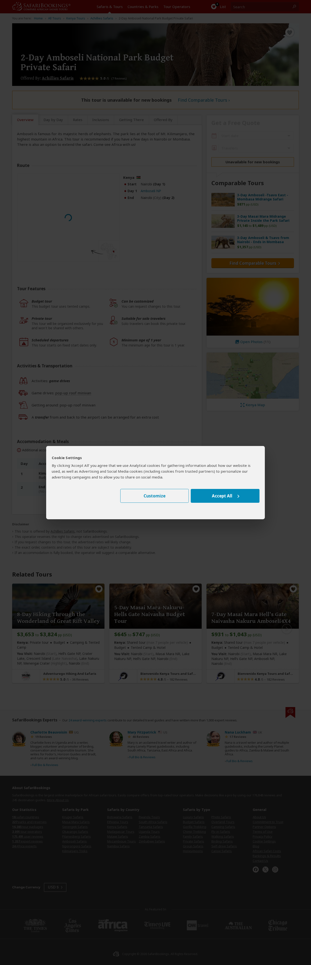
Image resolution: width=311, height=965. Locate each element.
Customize (154, 496)
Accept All (222, 496)
